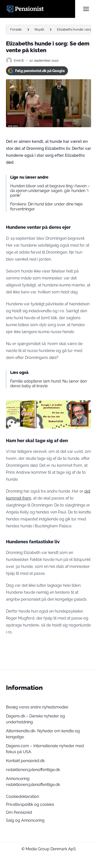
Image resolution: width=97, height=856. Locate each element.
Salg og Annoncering (25, 820)
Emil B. (19, 60)
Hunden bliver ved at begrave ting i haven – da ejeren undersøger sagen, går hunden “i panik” (50, 191)
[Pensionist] (40, 8)
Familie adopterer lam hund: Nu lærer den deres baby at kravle (48, 383)
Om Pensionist (19, 812)
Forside (16, 29)
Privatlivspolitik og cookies (30, 804)
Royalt (39, 29)
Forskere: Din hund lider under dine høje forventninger (46, 206)
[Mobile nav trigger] (86, 9)
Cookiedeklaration (22, 796)
